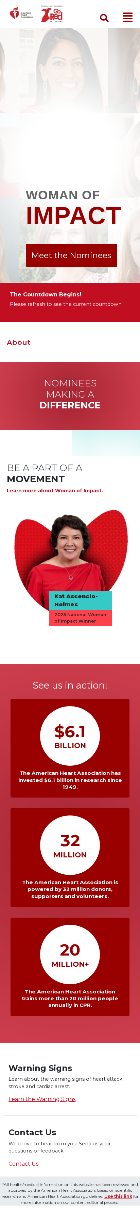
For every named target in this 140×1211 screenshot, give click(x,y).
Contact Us (23, 1164)
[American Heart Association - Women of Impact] (41, 14)
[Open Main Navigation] (127, 17)
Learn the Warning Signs (41, 1099)
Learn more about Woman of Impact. (55, 491)
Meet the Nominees (71, 255)
